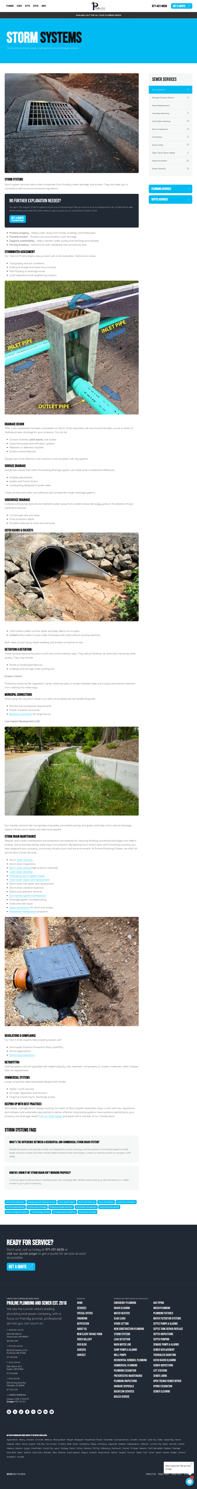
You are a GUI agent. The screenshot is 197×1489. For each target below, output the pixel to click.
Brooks (99, 1439)
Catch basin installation (126, 1202)
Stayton (84, 1452)
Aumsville (39, 1439)
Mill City (96, 1448)
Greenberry (84, 1444)
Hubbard (122, 1444)
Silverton (62, 1452)
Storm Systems (158, 90)
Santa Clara (37, 1452)
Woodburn (11, 1457)
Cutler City (151, 1439)
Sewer (19, 6)
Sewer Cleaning (159, 168)
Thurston (131, 1452)
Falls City (40, 1444)
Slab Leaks (120, 1318)
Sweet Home (103, 1452)
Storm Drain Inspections (15, 1202)
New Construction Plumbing (129, 1329)
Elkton (18, 1444)
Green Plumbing (161, 1308)
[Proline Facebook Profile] (27, 1412)
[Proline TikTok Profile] (21, 1412)
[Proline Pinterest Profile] (51, 1412)
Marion (72, 1448)
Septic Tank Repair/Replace (168, 1329)
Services (81, 1308)
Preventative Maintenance (128, 1376)
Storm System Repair (67, 1202)
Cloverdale (108, 1439)
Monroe (125, 1448)
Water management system (17, 1212)
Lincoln (27, 1448)
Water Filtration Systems (167, 1318)
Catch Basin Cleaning (161, 121)
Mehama (87, 1448)
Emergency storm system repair (27, 875)
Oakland (167, 1448)
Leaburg (10, 1448)
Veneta (166, 1452)
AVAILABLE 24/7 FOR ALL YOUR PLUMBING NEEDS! (98, 15)
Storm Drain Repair (106, 1202)
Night (15, 1474)
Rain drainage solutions (15, 1207)
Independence (133, 1444)
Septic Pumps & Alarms (165, 1324)
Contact (81, 1355)
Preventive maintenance (22, 911)
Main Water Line (122, 1344)
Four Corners (51, 1444)
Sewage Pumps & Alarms (163, 97)
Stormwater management (86, 1207)
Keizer (165, 1444)
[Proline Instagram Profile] (33, 1412)
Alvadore (30, 1439)
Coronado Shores (121, 1439)
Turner (151, 1452)
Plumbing (10, 6)
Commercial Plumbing (125, 1365)
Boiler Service (121, 1397)
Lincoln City (48, 1448)
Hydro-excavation (19, 907)
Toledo (139, 1452)
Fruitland (62, 1444)
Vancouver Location (16, 1330)
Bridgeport (79, 1439)
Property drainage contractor (61, 1207)
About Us (82, 1329)
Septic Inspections (163, 1334)
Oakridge (176, 1448)
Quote (179, 6)
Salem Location (14, 1362)
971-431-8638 (159, 6)
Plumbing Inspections (125, 1381)
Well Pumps (120, 1355)
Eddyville (10, 1444)
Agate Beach (12, 1439)
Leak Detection (122, 1339)
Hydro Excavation (159, 161)
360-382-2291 (12, 1341)
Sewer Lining (157, 145)
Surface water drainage (37, 1207)
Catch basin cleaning (20, 871)
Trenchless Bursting (160, 113)
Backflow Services (124, 1391)
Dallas (160, 1439)
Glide (69, 1444)
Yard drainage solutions (40, 1212)
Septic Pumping (161, 1339)
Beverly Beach (59, 1439)
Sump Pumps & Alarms (125, 1350)
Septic (27, 6)
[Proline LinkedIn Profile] (45, 1412)
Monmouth (116, 1448)
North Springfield (155, 1448)
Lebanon (19, 1448)
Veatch (158, 1452)
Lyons (56, 1448)
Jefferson (144, 1444)
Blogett (70, 1439)
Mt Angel (134, 1448)
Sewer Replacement (160, 105)
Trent (145, 1452)
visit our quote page (22, 1253)
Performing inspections (22, 1055)
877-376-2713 (12, 1390)
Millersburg (105, 1448)
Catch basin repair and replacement (29, 879)
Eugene (32, 1444)
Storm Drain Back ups (86, 1202)
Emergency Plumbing (125, 1303)
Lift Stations (157, 137)
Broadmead (90, 1439)
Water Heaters (122, 1313)
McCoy (79, 1448)
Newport (143, 1448)
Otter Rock (11, 1452)
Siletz (55, 1452)
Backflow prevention (20, 714)
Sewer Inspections (160, 129)
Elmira (24, 1444)
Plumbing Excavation (125, 1371)
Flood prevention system (109, 1207)
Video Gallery (84, 1339)
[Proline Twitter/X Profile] (15, 1412)
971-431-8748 (12, 1357)
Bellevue (48, 1439)
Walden (173, 1452)
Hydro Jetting (121, 1324)
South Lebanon (73, 1452)
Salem (20, 1452)
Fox (18, 1474)
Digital (23, 1474)
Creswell (142, 1439)
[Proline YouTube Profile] (39, 1412)
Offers (35, 6)
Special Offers (85, 1313)
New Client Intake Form (89, 1334)
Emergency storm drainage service (41, 1202)
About (44, 6)
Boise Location (14, 1378)
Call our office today (50, 1116)
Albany (22, 1439)
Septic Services (159, 199)
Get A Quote (17, 219)
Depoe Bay (169, 1439)
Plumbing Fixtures (163, 1313)
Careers (81, 1350)
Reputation (83, 1324)
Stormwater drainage (87, 1212)
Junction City (155, 1444)
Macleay (64, 1448)
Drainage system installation (64, 1212)
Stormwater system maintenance (27, 895)
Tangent (122, 1452)
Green (75, 1444)
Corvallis (133, 1439)
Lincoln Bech (36, 1448)
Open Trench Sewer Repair (163, 153)
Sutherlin (93, 1452)
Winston (181, 1452)
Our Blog (82, 1344)
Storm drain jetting (20, 867)
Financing (82, 1318)
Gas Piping (158, 1303)
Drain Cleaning (122, 1308)
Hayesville (112, 1444)
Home (80, 1303)
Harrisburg (102, 1444)
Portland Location (15, 1346)
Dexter (178, 1439)
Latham (181, 1444)
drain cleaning (24, 859)
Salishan (27, 1452)
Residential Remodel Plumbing (130, 1360)
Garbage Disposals (124, 1386)
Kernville (173, 1444)
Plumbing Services (161, 189)
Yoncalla (20, 1457)
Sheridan (47, 1452)
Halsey (93, 1444)
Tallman (114, 1452)
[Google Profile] (9, 1412)
